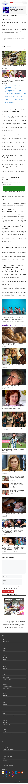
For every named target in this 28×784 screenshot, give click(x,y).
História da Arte (6, 677)
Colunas (4, 648)
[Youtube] (19, 773)
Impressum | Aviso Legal (8, 765)
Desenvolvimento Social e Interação (13, 90)
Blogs (4, 713)
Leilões (4, 682)
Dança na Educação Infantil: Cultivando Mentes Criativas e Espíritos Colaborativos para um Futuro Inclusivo (15, 101)
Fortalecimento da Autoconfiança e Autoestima (15, 93)
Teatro (4, 702)
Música (4, 691)
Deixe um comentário (7, 19)
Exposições (5, 668)
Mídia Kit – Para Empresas (8, 749)
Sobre (4, 758)
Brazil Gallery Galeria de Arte (9, 715)
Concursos (5, 720)
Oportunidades (5, 697)
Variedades (5, 704)
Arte (3, 639)
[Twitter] (9, 773)
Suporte (4, 731)
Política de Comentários (7, 756)
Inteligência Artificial (7, 679)
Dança (4, 655)
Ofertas (4, 693)
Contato (4, 745)
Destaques (5, 664)
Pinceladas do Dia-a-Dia (7, 700)
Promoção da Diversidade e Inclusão (13, 94)
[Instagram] (13, 776)
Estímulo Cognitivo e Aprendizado (12, 91)
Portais (4, 729)
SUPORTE (5, 760)
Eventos (4, 666)
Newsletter (5, 751)
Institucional (5, 747)
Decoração (5, 657)
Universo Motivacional (7, 733)
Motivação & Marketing (7, 688)
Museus (4, 727)
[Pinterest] (13, 773)
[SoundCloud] (9, 776)
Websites (4, 736)
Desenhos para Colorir (7, 661)
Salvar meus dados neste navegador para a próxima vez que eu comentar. (13, 587)
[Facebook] (6, 773)
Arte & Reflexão (6, 641)
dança (9, 116)
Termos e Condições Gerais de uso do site (11, 763)
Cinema (4, 646)
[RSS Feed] (3, 773)
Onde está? (5, 695)
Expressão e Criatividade (10, 88)
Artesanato (5, 643)
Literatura (5, 684)
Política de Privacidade (7, 754)
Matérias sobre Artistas (7, 686)
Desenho (4, 659)
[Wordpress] (6, 776)
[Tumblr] (3, 776)
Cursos (4, 652)
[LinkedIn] (16, 773)
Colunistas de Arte (6, 718)
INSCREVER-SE (6, 724)
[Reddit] (22, 773)
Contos (4, 650)
